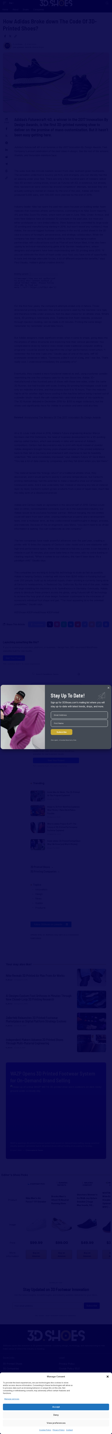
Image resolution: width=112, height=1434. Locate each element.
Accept (56, 1406)
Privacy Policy (59, 1430)
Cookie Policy (45, 1430)
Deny (56, 1414)
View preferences (56, 1423)
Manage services (11, 1399)
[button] (107, 1376)
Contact (69, 1430)
